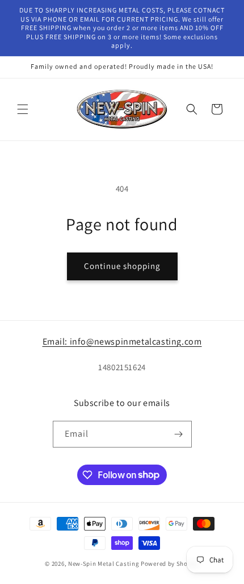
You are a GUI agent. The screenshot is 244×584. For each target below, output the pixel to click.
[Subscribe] (178, 434)
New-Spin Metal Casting (103, 564)
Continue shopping (122, 265)
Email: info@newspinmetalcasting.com (122, 341)
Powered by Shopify (170, 564)
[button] (22, 109)
